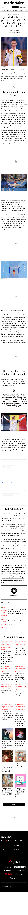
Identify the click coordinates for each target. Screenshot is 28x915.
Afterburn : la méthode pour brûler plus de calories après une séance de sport (12, 580)
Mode (3, 10)
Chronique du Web (14, 637)
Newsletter (22, 7)
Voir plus (14, 804)
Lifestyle (21, 10)
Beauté (9, 10)
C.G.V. (2, 849)
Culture (15, 10)
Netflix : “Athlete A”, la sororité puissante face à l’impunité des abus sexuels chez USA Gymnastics (13, 574)
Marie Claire (14, 595)
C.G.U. (2, 845)
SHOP (15, 7)
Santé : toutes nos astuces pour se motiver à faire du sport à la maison (14, 569)
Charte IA (16, 845)
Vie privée (3, 853)
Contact (16, 849)
